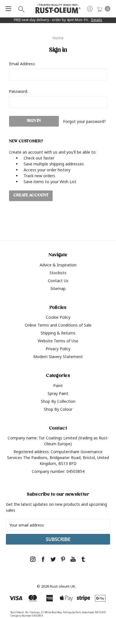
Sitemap (58, 288)
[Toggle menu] (8, 9)
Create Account (30, 195)
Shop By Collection (58, 401)
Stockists (58, 272)
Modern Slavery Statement (58, 356)
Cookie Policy (58, 317)
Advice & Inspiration (58, 265)
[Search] (21, 9)
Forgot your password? (84, 121)
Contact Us (58, 280)
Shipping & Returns (58, 333)
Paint (58, 385)
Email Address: (22, 63)
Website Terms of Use (58, 340)
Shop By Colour (58, 409)
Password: (18, 91)
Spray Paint (58, 393)
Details (96, 19)
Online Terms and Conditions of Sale (58, 325)
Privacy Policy (58, 348)
